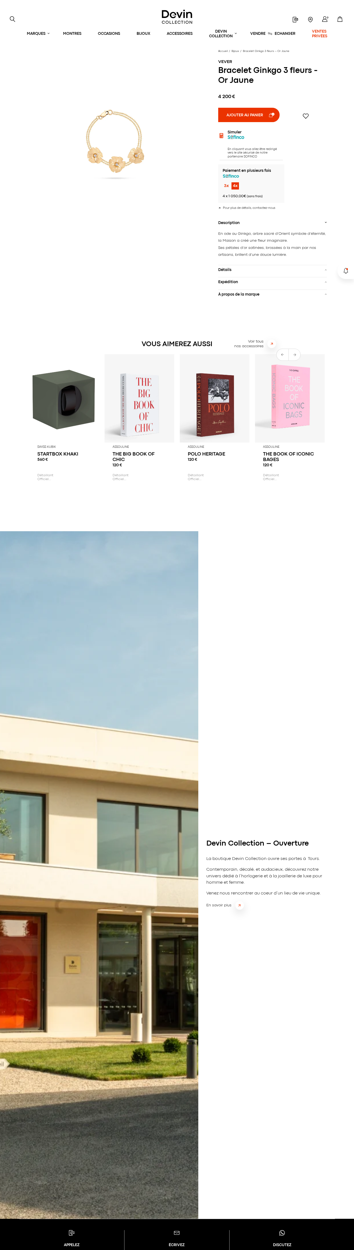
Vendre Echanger (272, 33)
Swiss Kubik (46, 447)
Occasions (109, 33)
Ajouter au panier (245, 115)
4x (235, 186)
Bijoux (143, 33)
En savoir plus (218, 905)
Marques (36, 33)
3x (226, 186)
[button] (294, 355)
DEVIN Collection (221, 34)
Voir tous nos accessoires (249, 344)
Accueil (223, 51)
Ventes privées (319, 34)
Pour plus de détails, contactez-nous (249, 208)
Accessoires (179, 33)
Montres (72, 33)
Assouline (121, 447)
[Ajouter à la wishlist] (306, 116)
